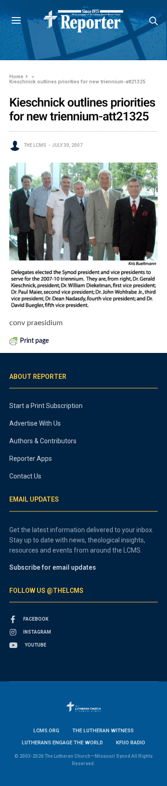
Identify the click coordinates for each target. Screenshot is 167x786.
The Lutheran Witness (103, 731)
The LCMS (35, 145)
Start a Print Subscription (46, 405)
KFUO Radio (130, 743)
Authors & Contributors (43, 441)
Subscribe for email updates (52, 567)
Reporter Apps (30, 458)
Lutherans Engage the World (62, 743)
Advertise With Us (35, 423)
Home (16, 77)
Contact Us (25, 476)
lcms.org (46, 731)
